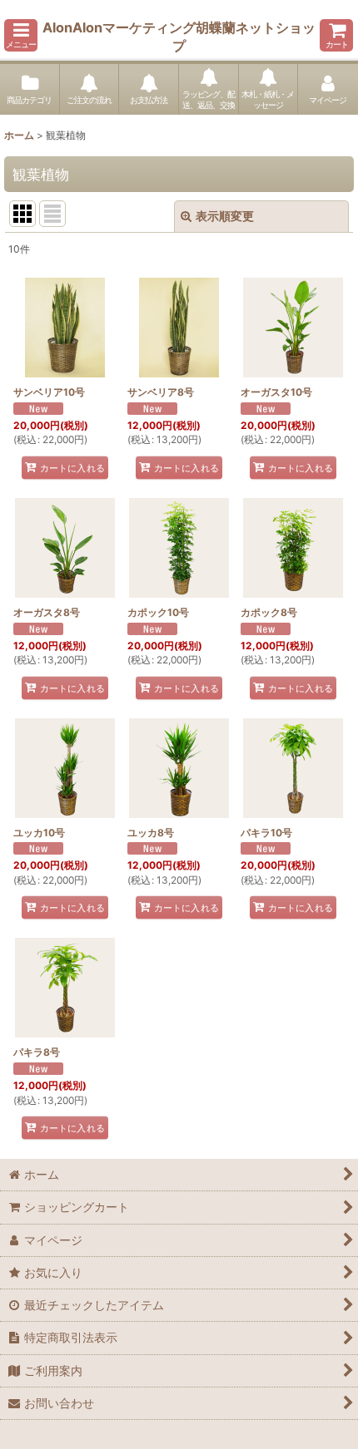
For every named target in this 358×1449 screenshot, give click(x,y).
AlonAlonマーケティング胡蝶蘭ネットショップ (179, 36)
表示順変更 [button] (225, 216)
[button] (20, 35)
